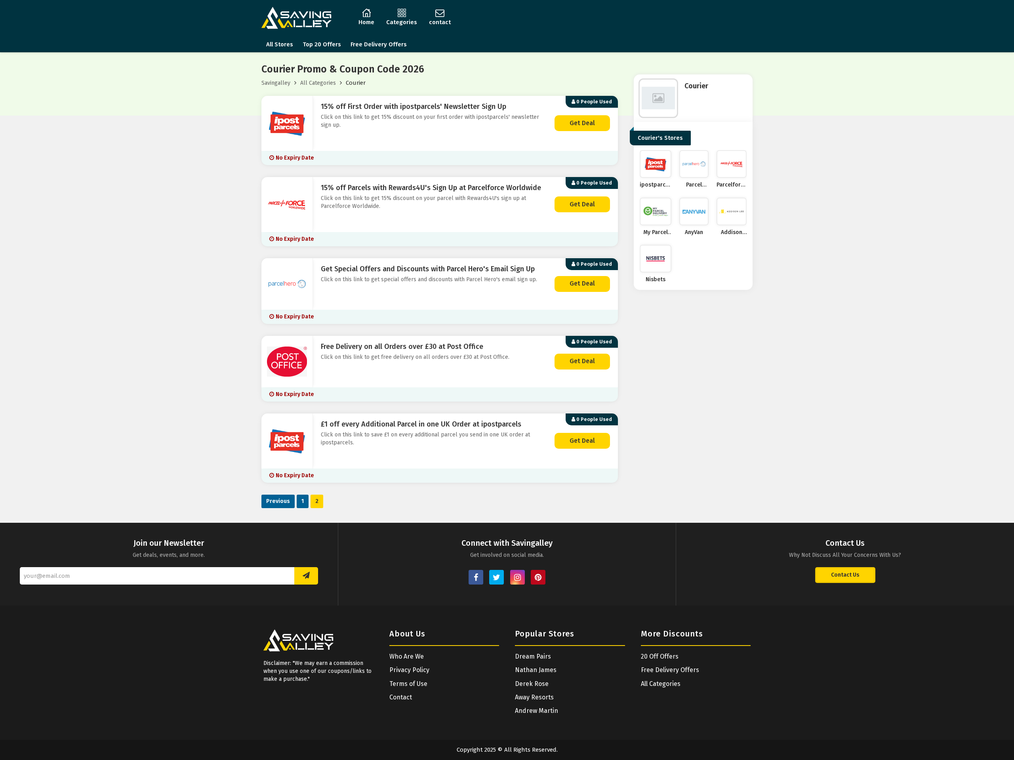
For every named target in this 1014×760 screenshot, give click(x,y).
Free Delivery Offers (379, 44)
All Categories (318, 83)
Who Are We (406, 656)
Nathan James (536, 670)
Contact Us (845, 574)
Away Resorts (534, 697)
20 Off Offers (660, 656)
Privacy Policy (409, 670)
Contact (400, 697)
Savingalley (275, 83)
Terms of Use (408, 684)
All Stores (279, 44)
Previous (278, 501)
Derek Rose (532, 684)
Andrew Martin (536, 710)
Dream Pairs (533, 656)
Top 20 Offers (322, 44)
